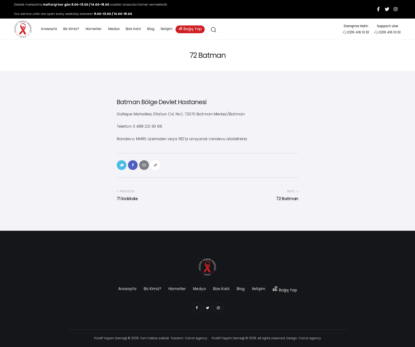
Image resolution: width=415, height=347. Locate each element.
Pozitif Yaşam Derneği (110, 338)
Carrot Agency (196, 338)
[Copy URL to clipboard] (155, 165)
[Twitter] (387, 9)
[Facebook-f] (378, 9)
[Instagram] (395, 9)
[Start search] (213, 29)
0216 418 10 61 (358, 32)
